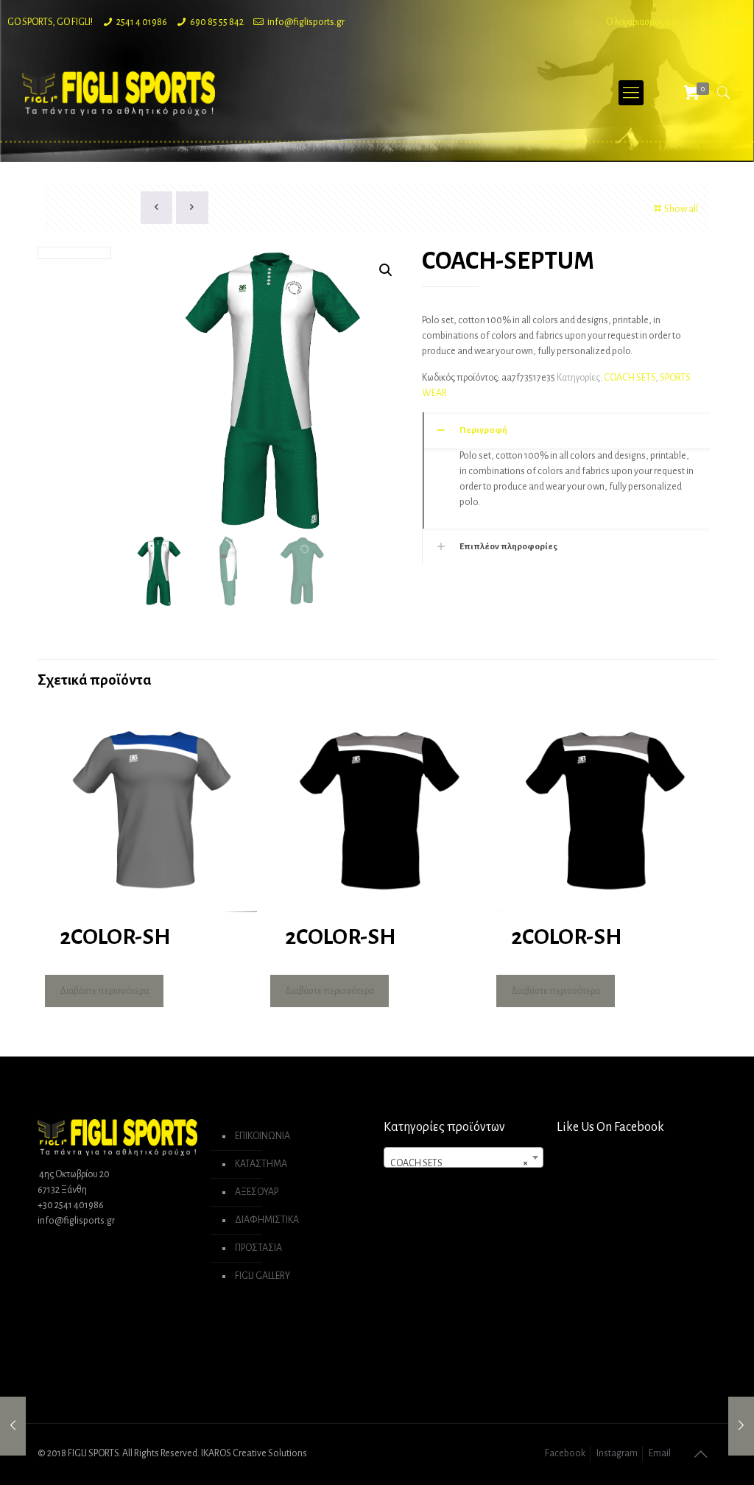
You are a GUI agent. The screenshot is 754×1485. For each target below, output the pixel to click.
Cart (738, 22)
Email (660, 1453)
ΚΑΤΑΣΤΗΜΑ (261, 1164)
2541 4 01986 (141, 22)
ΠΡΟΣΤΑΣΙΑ (258, 1248)
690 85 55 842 (217, 22)
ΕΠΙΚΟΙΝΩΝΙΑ (262, 1136)
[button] (386, 270)
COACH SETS (629, 378)
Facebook (565, 1453)
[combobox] (463, 1157)
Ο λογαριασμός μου (643, 22)
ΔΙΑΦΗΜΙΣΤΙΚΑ (267, 1220)
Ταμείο (705, 22)
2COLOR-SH (115, 936)
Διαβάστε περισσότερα (104, 991)
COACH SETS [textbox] (458, 1163)
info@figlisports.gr (306, 22)
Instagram (617, 1453)
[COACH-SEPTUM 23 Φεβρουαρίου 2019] (13, 1426)
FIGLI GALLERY (262, 1276)
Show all (681, 209)
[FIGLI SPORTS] (118, 93)
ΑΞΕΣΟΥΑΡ (256, 1192)
